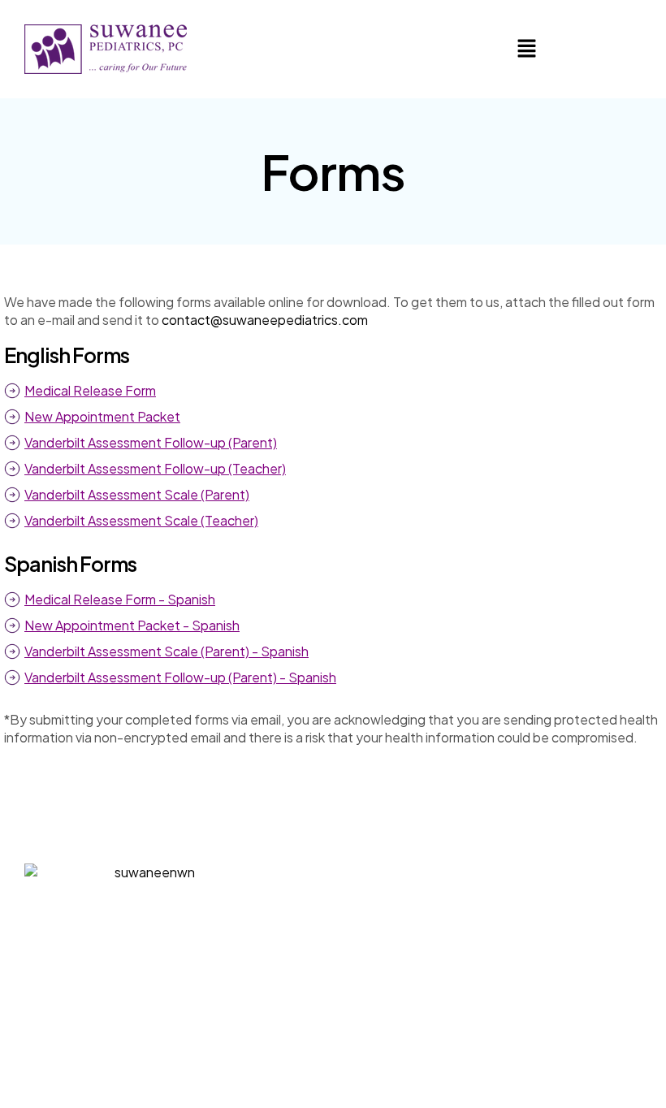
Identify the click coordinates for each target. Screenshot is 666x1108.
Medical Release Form (90, 390)
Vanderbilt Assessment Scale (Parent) (136, 494)
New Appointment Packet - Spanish (132, 625)
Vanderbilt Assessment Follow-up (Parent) (150, 442)
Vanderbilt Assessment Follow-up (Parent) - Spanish (180, 677)
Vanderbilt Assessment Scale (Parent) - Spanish (166, 651)
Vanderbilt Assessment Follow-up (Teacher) (155, 468)
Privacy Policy (442, 1070)
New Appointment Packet (102, 416)
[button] (526, 49)
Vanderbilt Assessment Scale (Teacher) (141, 520)
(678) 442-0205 (333, 1004)
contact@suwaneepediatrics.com (265, 319)
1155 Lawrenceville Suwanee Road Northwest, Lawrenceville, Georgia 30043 (382, 896)
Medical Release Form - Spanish (119, 599)
